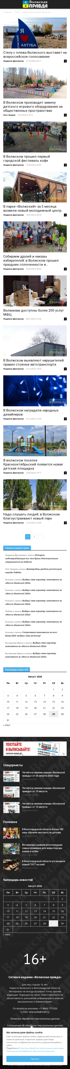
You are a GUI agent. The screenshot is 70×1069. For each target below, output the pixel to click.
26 (26, 714)
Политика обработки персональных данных (35, 1018)
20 (35, 707)
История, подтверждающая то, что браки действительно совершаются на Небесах (31, 558)
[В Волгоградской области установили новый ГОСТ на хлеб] (11, 865)
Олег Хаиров (9, 115)
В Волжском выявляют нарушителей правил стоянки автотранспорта (33, 362)
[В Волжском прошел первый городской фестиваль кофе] (35, 136)
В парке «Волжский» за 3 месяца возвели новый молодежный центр (32, 208)
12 (26, 701)
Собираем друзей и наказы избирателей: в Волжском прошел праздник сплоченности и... (31, 260)
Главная (7, 12)
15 (53, 701)
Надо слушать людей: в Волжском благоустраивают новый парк (31, 516)
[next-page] (41, 536)
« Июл (6, 725)
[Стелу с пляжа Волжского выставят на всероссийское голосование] (35, 33)
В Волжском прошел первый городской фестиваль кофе (26, 159)
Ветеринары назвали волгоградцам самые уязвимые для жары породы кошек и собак (42, 848)
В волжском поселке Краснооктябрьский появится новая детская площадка (33, 464)
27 (35, 714)
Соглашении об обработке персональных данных (35, 1025)
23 (62, 707)
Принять (35, 1058)
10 (8, 701)
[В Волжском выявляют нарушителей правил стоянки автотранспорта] (35, 340)
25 (17, 714)
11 (17, 701)
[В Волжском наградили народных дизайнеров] (35, 390)
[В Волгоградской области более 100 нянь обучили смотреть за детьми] (11, 833)
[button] (5, 4)
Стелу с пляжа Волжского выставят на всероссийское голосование (35, 55)
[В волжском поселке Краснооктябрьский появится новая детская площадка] (35, 440)
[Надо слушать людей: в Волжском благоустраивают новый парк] (35, 494)
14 (44, 701)
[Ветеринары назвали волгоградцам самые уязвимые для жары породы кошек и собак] (11, 848)
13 (35, 701)
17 (8, 707)
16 (62, 701)
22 (53, 707)
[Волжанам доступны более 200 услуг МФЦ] (35, 290)
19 (26, 707)
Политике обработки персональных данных (40, 1048)
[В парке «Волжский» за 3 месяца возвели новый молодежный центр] (35, 186)
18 (17, 707)
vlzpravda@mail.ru (39, 1011)
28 (44, 714)
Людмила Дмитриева (13, 61)
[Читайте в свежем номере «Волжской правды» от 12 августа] (11, 807)
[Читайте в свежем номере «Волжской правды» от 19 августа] (11, 792)
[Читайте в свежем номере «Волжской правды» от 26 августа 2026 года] (11, 776)
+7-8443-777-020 (48, 1008)
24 (8, 714)
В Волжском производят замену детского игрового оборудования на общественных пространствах (33, 107)
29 (53, 714)
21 (44, 707)
